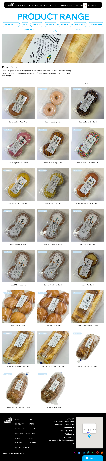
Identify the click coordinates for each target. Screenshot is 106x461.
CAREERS (32, 443)
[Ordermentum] (102, 452)
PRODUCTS (19, 424)
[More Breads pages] (40, 24)
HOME (17, 419)
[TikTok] (88, 452)
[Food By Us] (97, 452)
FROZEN (32, 433)
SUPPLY (32, 429)
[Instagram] (74, 452)
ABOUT (18, 438)
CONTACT (19, 443)
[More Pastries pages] (84, 24)
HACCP (31, 424)
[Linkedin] (83, 452)
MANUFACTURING (22, 433)
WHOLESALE (20, 429)
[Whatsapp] (93, 452)
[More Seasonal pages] (33, 29)
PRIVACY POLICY (22, 447)
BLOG (31, 438)
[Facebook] (79, 452)
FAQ (30, 419)
